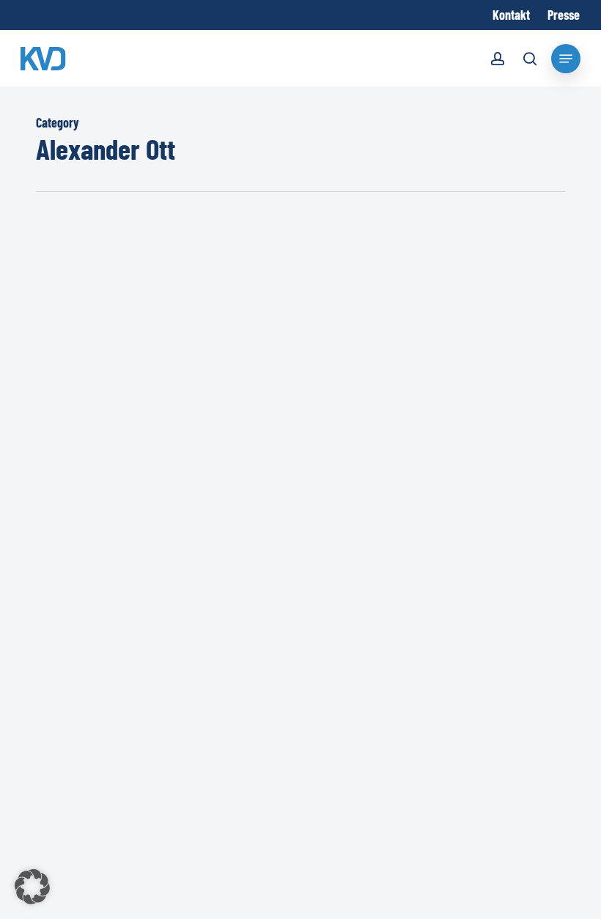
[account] (497, 61)
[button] (32, 887)
